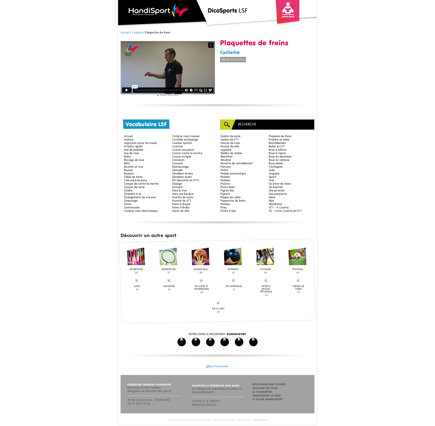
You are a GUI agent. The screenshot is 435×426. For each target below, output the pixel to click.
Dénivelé (177, 170)
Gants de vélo (180, 211)
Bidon (127, 156)
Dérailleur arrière (182, 173)
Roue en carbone (279, 160)
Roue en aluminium (280, 156)
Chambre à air (133, 194)
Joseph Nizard (260, 420)
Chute (127, 204)
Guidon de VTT (230, 139)
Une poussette (278, 194)
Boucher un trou (133, 167)
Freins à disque (181, 204)
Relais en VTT (277, 146)
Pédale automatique (233, 173)
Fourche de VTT (181, 201)
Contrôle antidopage (185, 139)
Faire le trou (179, 190)
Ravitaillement (277, 143)
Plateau (225, 204)
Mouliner (226, 160)
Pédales (225, 180)
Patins (224, 170)
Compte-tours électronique (141, 211)
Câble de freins (133, 177)
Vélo (271, 201)
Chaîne (128, 190)
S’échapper (276, 167)
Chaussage (131, 201)
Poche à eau (228, 211)
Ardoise (128, 139)
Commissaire (132, 207)
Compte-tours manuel (185, 136)
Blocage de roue (134, 160)
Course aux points (183, 150)
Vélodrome (275, 204)
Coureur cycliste (182, 143)
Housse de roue (230, 143)
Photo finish (228, 187)
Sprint (272, 177)
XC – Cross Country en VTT (285, 211)
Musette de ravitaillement (237, 163)
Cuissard (177, 163)
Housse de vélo (230, 146)
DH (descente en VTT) (185, 180)
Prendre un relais (279, 139)
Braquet (129, 173)
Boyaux (128, 170)
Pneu (224, 207)
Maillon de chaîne (231, 153)
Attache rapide (133, 146)
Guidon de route (231, 136)
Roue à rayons (277, 153)
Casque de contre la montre (141, 184)
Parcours (226, 167)
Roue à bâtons (278, 150)
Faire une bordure (183, 194)
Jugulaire (226, 150)
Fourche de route (182, 197)
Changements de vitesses (140, 197)
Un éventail (276, 187)
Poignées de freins (280, 136)
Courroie (177, 146)
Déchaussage (180, 167)
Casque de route (134, 187)
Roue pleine (276, 163)
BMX (127, 163)
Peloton (225, 184)
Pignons (225, 194)
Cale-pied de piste (135, 180)
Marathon (227, 156)
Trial (271, 180)
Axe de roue (131, 153)
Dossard (177, 187)
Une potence (277, 190)
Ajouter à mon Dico (233, 59)
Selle (272, 170)
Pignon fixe (227, 190)
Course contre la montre (187, 153)
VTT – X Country (279, 207)
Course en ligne (181, 156)
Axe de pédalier (134, 150)
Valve (272, 197)
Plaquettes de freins (233, 201)
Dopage (177, 184)
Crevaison (178, 160)
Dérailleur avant (182, 177)
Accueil (128, 136)
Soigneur (274, 173)
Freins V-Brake (180, 207)
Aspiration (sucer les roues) (140, 143)
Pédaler (225, 177)
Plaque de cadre (231, 197)
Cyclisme (230, 52)
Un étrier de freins (280, 184)
